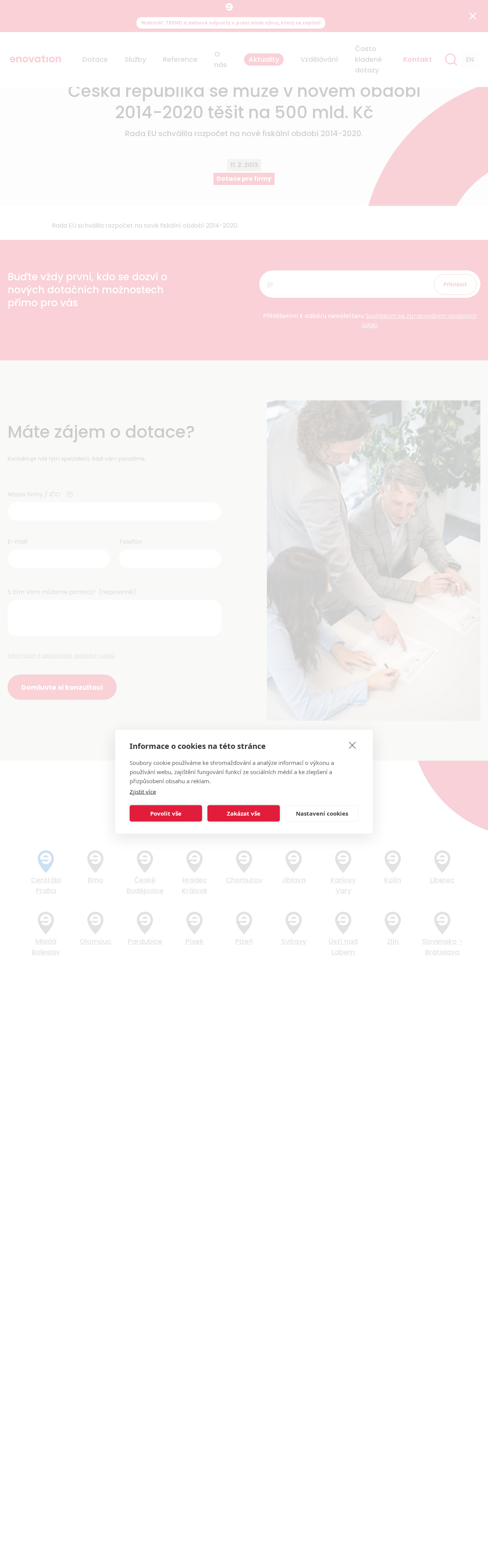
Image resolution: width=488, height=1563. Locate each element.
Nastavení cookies (322, 813)
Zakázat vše (243, 813)
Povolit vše (165, 813)
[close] (352, 745)
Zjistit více (143, 791)
